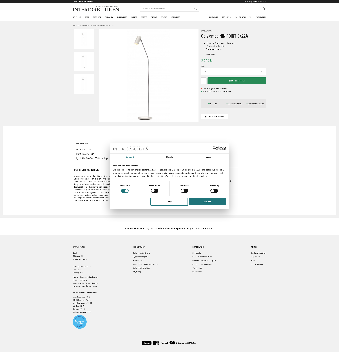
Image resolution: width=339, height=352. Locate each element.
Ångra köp (137, 271)
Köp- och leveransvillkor (202, 256)
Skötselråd (196, 253)
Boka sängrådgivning (141, 253)
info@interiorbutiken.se (88, 277)
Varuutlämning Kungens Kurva (145, 264)
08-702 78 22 (85, 280)
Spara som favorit (215, 116)
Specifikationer (82, 143)
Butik (253, 260)
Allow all (207, 202)
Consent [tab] (130, 157)
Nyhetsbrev (197, 271)
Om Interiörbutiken (258, 253)
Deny (169, 202)
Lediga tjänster (257, 264)
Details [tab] (169, 157)
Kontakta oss (138, 260)
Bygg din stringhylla (141, 256)
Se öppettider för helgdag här (85, 283)
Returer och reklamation (202, 264)
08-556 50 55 (85, 312)
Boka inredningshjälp (141, 268)
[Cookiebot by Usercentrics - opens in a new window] (214, 148)
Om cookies (197, 268)
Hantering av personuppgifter (204, 260)
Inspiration (255, 256)
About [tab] (209, 157)
